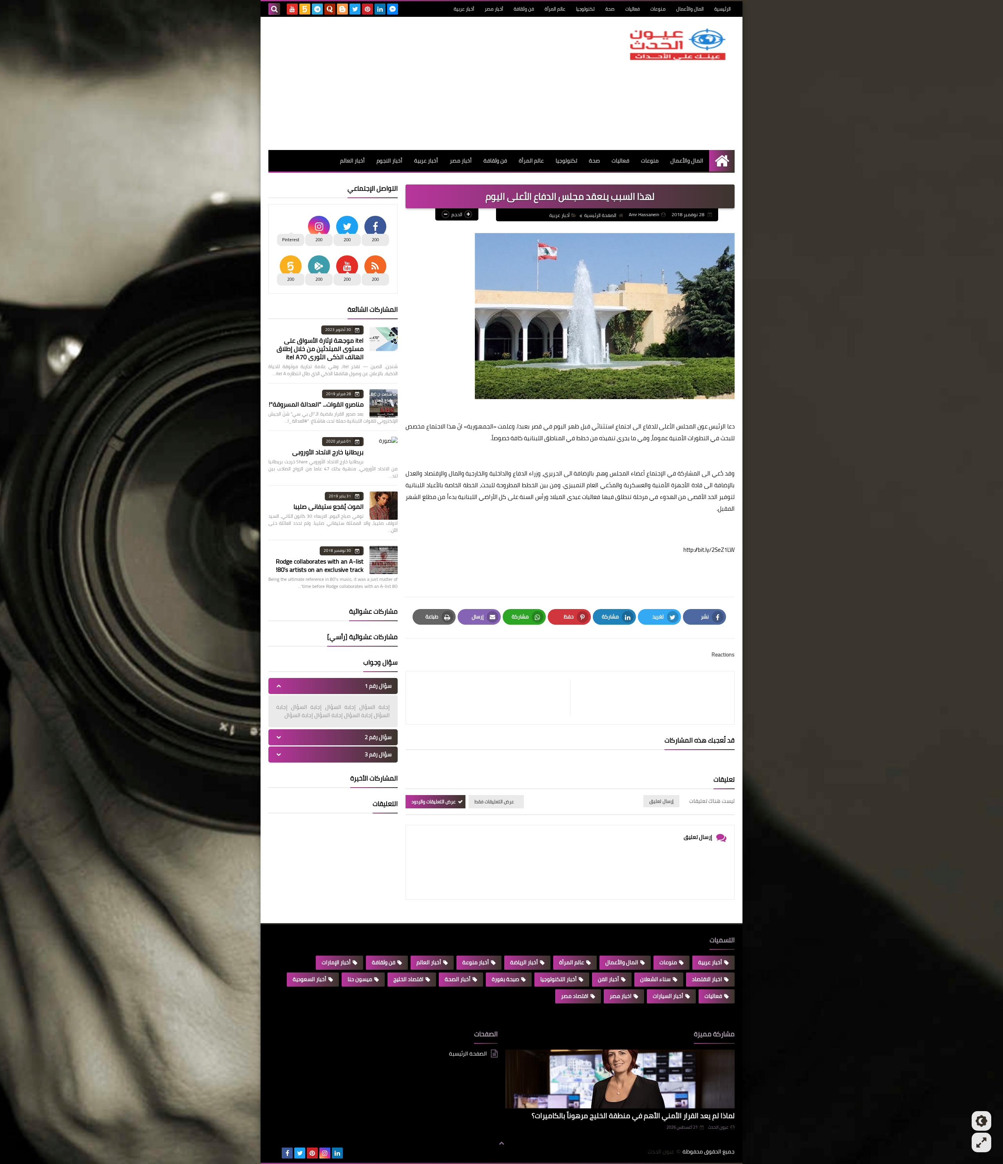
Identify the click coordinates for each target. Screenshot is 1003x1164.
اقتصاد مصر (574, 996)
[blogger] (342, 9)
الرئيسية (722, 8)
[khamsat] (304, 9)
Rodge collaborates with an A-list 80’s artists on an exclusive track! (320, 565)
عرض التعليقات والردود (433, 801)
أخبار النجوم (389, 160)
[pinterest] (367, 9)
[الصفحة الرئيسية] (722, 161)
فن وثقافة (524, 8)
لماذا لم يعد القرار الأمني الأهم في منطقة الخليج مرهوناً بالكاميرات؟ (633, 1115)
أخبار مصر (494, 8)
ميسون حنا (360, 979)
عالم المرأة (555, 8)
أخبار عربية (464, 8)
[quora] (329, 9)
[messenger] (392, 9)
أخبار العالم (352, 160)
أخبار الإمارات (336, 962)
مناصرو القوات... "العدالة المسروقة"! (316, 404)
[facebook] (287, 1153)
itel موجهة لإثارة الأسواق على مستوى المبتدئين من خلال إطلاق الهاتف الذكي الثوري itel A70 (320, 348)
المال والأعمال (690, 8)
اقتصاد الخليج (408, 979)
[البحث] (274, 9)
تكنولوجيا (585, 8)
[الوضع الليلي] (981, 1121)
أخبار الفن (608, 979)
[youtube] (292, 9)
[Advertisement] (411, 83)
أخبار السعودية (309, 979)
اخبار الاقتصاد (707, 979)
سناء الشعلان (655, 979)
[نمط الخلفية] (981, 1142)
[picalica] (274, 1153)
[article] (492, 697)
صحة (610, 8)
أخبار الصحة (458, 979)
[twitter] (354, 9)
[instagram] (324, 1153)
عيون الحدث (718, 1127)
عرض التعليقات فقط (494, 801)
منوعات (658, 8)
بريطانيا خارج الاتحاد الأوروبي (328, 452)
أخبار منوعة (475, 962)
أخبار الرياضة (524, 962)
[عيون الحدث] (678, 44)
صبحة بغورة (505, 979)
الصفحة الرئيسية (600, 215)
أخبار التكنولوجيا (558, 979)
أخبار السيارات (668, 996)
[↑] (501, 1143)
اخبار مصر (621, 996)
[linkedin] (380, 9)
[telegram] (317, 9)
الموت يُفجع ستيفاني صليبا (328, 506)
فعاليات (632, 8)
